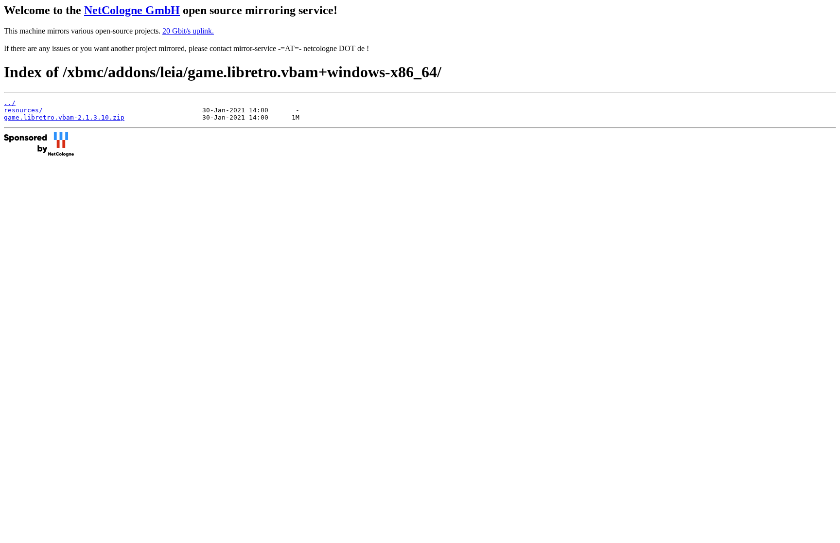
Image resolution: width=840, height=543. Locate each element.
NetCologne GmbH (132, 10)
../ (10, 102)
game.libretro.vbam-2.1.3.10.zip (64, 117)
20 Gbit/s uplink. (188, 31)
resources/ (23, 110)
